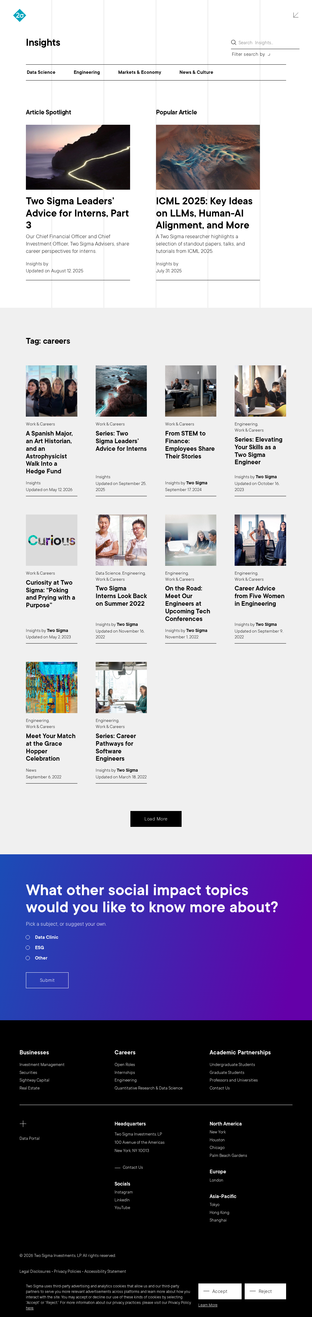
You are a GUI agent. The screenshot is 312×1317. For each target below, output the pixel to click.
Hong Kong (219, 1212)
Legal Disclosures (35, 1271)
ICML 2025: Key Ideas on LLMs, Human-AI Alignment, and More (204, 213)
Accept (220, 1291)
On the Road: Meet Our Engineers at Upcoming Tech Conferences (187, 604)
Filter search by (248, 54)
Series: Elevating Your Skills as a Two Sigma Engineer (258, 451)
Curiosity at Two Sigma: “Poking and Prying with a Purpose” (50, 594)
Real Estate (30, 1088)
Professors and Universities (234, 1080)
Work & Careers (40, 424)
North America (226, 1124)
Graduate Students (227, 1072)
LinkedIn (122, 1200)
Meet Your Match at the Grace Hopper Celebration (51, 748)
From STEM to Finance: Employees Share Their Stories (190, 445)
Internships (125, 1072)
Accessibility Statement (105, 1271)
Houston (217, 1140)
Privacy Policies (67, 1271)
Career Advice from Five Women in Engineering (260, 596)
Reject (265, 1291)
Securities (28, 1072)
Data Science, (108, 573)
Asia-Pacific (223, 1197)
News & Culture (196, 72)
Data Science (41, 72)
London (216, 1180)
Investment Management (42, 1065)
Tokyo (214, 1205)
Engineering (87, 72)
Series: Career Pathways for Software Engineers (116, 748)
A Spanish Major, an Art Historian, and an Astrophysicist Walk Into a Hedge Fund (49, 452)
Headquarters (130, 1124)
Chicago (217, 1147)
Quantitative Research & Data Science (149, 1088)
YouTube (122, 1208)
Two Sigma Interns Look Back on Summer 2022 (121, 596)
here (30, 1308)
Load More (156, 819)
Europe (218, 1172)
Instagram (124, 1192)
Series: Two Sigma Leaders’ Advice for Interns (121, 441)
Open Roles (125, 1065)
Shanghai (218, 1220)
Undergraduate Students (232, 1065)
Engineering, (246, 424)
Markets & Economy (139, 72)
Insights (34, 264)
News (31, 770)
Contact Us (220, 1088)
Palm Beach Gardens (228, 1155)
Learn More (208, 1305)
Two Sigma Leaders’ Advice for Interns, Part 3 (77, 213)
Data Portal (30, 1138)
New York (218, 1132)
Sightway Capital (34, 1080)
